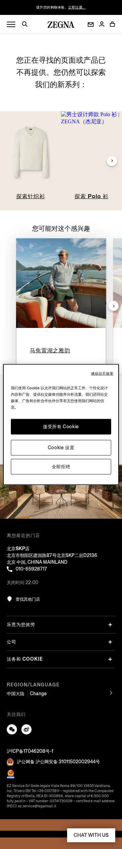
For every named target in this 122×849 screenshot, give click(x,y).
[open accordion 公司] (110, 642)
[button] (27, 25)
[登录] (101, 24)
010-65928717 (31, 569)
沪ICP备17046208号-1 (30, 751)
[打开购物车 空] (112, 24)
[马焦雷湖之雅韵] (61, 283)
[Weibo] (26, 729)
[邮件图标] (91, 24)
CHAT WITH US (91, 835)
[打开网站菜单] (11, 24)
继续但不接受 (102, 373)
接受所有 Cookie (61, 426)
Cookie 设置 (61, 447)
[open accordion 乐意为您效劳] (110, 625)
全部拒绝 (61, 466)
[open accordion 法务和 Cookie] (110, 659)
